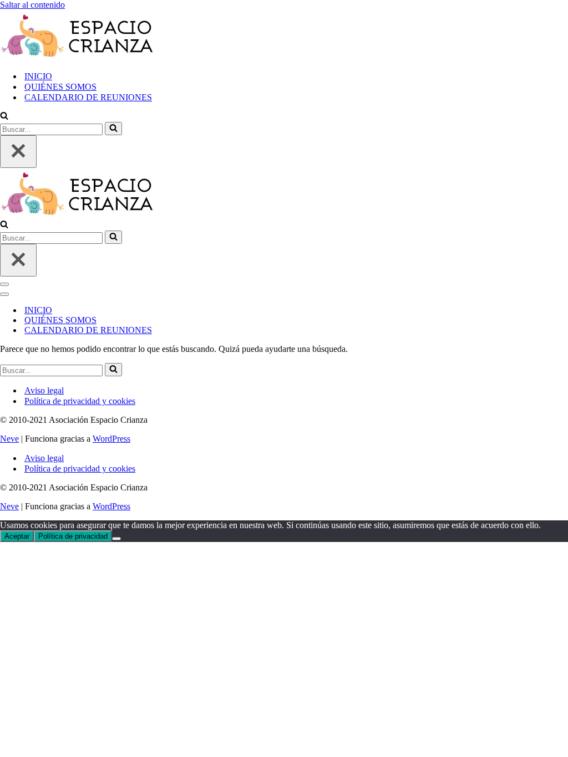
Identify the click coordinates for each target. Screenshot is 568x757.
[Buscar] (4, 116)
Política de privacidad (73, 536)
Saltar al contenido (32, 4)
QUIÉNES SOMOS (60, 86)
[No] (116, 538)
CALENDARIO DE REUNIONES (88, 97)
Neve (9, 438)
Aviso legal (44, 390)
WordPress (111, 438)
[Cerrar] (18, 151)
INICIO (38, 76)
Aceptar (16, 536)
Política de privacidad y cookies (79, 401)
